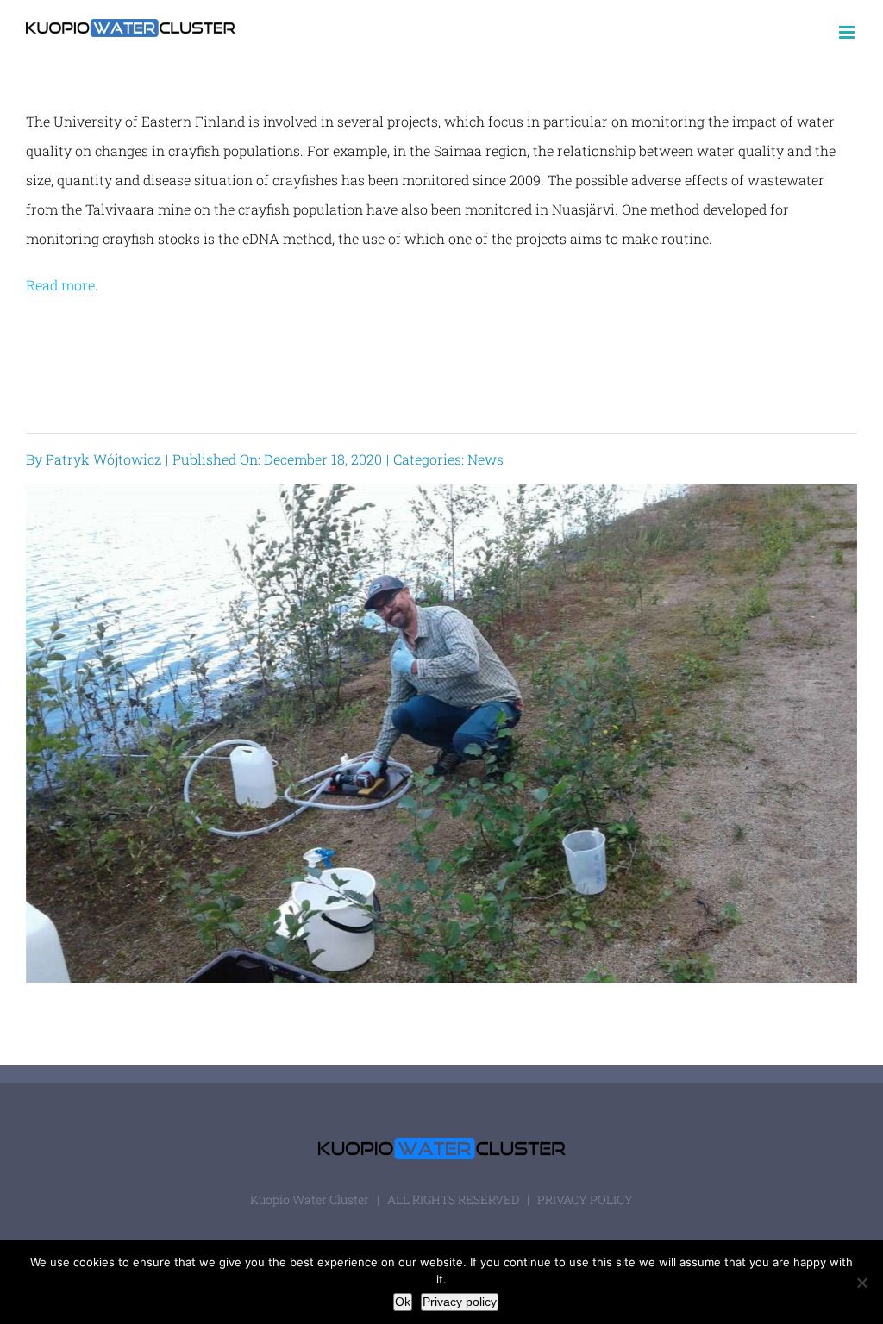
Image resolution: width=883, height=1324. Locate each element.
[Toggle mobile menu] (848, 32)
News (485, 459)
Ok (402, 1301)
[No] (861, 1282)
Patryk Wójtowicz (103, 459)
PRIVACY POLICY (585, 1199)
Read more (60, 285)
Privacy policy (460, 1301)
